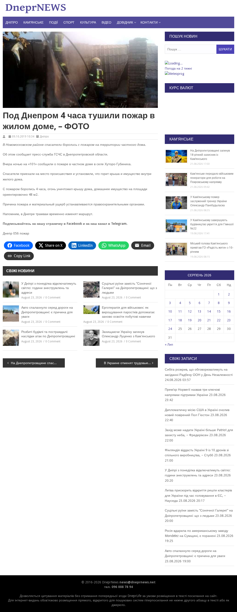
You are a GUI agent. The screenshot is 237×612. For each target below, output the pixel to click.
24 (170, 329)
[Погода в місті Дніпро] (199, 63)
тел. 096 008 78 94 (118, 587)
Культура (88, 22)
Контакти (149, 22)
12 (190, 311)
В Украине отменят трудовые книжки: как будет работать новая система (131, 363)
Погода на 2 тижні (178, 68)
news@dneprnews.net (137, 582)
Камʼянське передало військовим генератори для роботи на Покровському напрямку (211, 178)
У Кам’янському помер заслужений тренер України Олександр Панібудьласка (208, 201)
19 (190, 320)
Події (53, 22)
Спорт (69, 22)
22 (219, 320)
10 (170, 311)
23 (229, 320)
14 (209, 311)
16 (229, 311)
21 (209, 320)
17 (170, 320)
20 (199, 320)
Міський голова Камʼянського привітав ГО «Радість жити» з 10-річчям (211, 247)
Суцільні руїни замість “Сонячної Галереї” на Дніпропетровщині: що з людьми (129, 288)
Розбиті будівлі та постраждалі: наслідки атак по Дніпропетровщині (48, 334)
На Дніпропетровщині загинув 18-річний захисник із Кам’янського (210, 155)
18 (180, 320)
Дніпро (12, 22)
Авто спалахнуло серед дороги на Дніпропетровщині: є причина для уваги (47, 312)
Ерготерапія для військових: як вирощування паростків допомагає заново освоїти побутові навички (128, 312)
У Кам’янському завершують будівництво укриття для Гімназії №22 (212, 224)
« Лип (169, 344)
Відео (106, 22)
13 (199, 311)
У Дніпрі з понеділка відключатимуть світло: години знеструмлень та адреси (48, 288)
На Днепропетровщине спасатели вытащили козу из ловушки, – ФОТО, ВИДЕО (38, 363)
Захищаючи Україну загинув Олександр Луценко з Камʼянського (128, 334)
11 (180, 311)
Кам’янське (33, 22)
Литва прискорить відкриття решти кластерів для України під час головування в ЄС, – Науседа (198, 495)
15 (219, 311)
